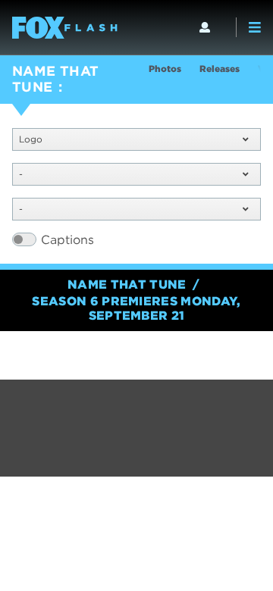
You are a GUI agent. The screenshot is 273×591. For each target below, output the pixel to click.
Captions (67, 240)
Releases (219, 68)
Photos (165, 68)
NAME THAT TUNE (55, 79)
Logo (30, 139)
